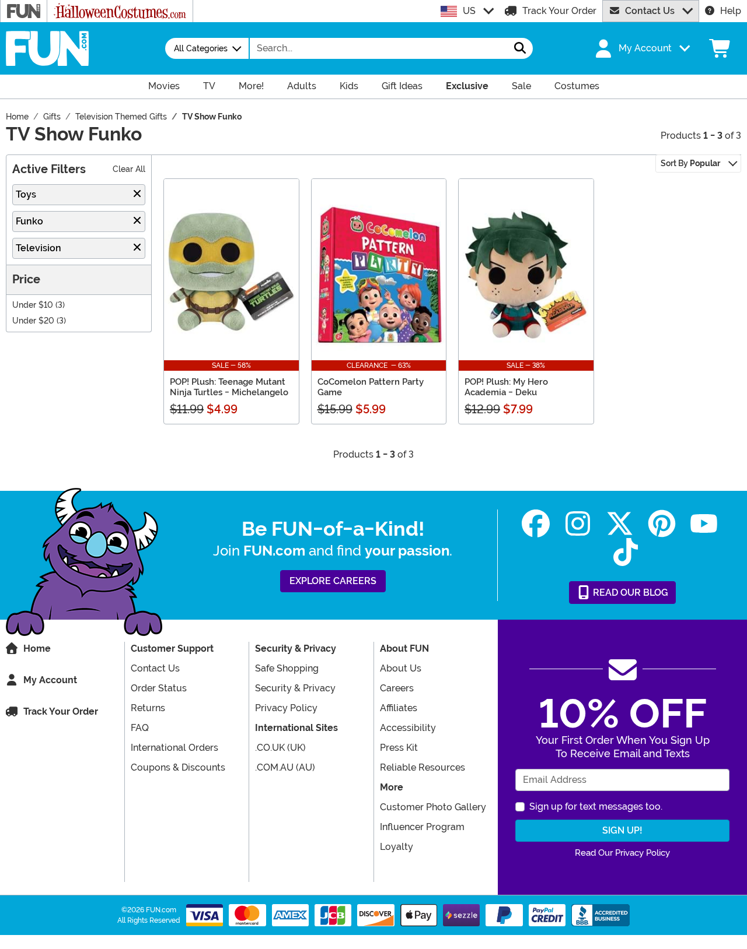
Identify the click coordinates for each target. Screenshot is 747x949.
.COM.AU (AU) (285, 767)
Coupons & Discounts (178, 767)
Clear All (129, 169)
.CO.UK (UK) (280, 747)
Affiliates (398, 707)
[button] (641, 48)
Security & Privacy (295, 688)
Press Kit (399, 747)
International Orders (174, 747)
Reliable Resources (422, 767)
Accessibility (408, 727)
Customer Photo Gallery (433, 807)
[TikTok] (626, 552)
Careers (397, 688)
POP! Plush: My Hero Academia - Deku (506, 387)
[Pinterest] (662, 523)
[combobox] (379, 48)
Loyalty (396, 846)
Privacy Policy (286, 707)
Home (37, 648)
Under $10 (32, 305)
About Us (400, 668)
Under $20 (33, 321)
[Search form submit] (520, 48)
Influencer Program (422, 826)
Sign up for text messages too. (595, 806)
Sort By (690, 163)
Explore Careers (332, 580)
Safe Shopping (287, 668)
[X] (620, 523)
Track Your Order (559, 10)
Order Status (159, 688)
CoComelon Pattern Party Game (370, 387)
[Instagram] (578, 523)
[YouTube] (704, 523)
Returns (148, 707)
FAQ (140, 727)
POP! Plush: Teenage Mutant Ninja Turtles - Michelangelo (229, 387)
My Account (50, 680)
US (469, 10)
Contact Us (650, 10)
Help (730, 10)
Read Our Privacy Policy (622, 853)
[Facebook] (536, 523)
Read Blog (629, 592)
